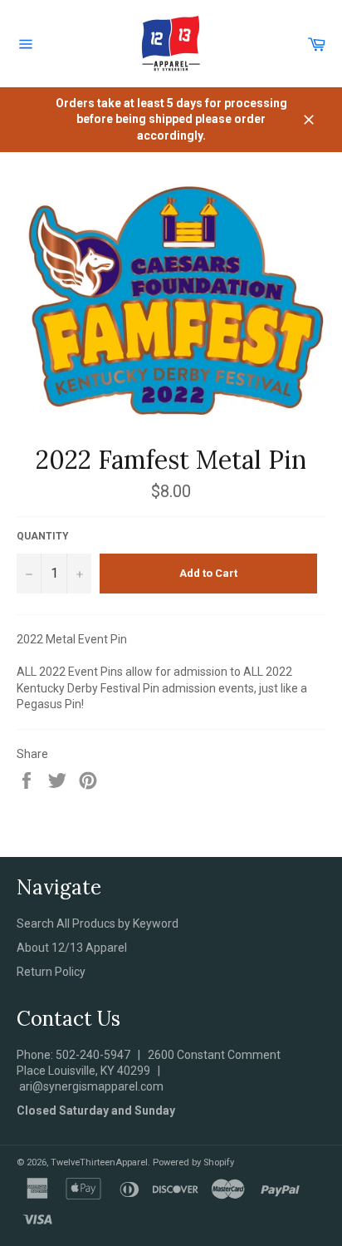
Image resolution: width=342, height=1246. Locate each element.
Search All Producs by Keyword (97, 923)
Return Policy (51, 971)
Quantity (43, 536)
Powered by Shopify (193, 1162)
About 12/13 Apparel (72, 947)
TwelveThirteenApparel (99, 1162)
